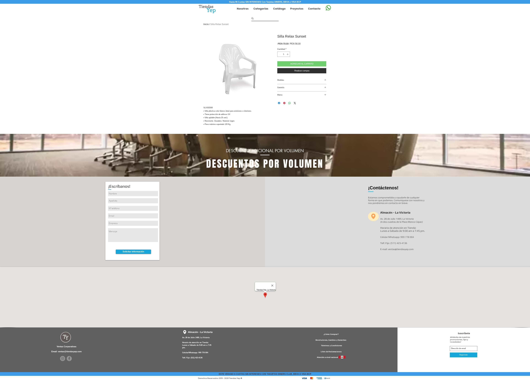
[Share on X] (294, 103)
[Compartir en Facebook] (279, 103)
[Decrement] (279, 54)
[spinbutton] (283, 54)
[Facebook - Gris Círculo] (69, 358)
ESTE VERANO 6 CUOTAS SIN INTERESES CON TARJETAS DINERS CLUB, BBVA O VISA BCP (265, 374)
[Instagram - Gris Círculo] (62, 358)
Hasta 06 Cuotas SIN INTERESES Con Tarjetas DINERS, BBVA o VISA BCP (265, 2)
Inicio (206, 24)
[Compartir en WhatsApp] (289, 103)
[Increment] (288, 54)
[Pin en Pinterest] (284, 103)
